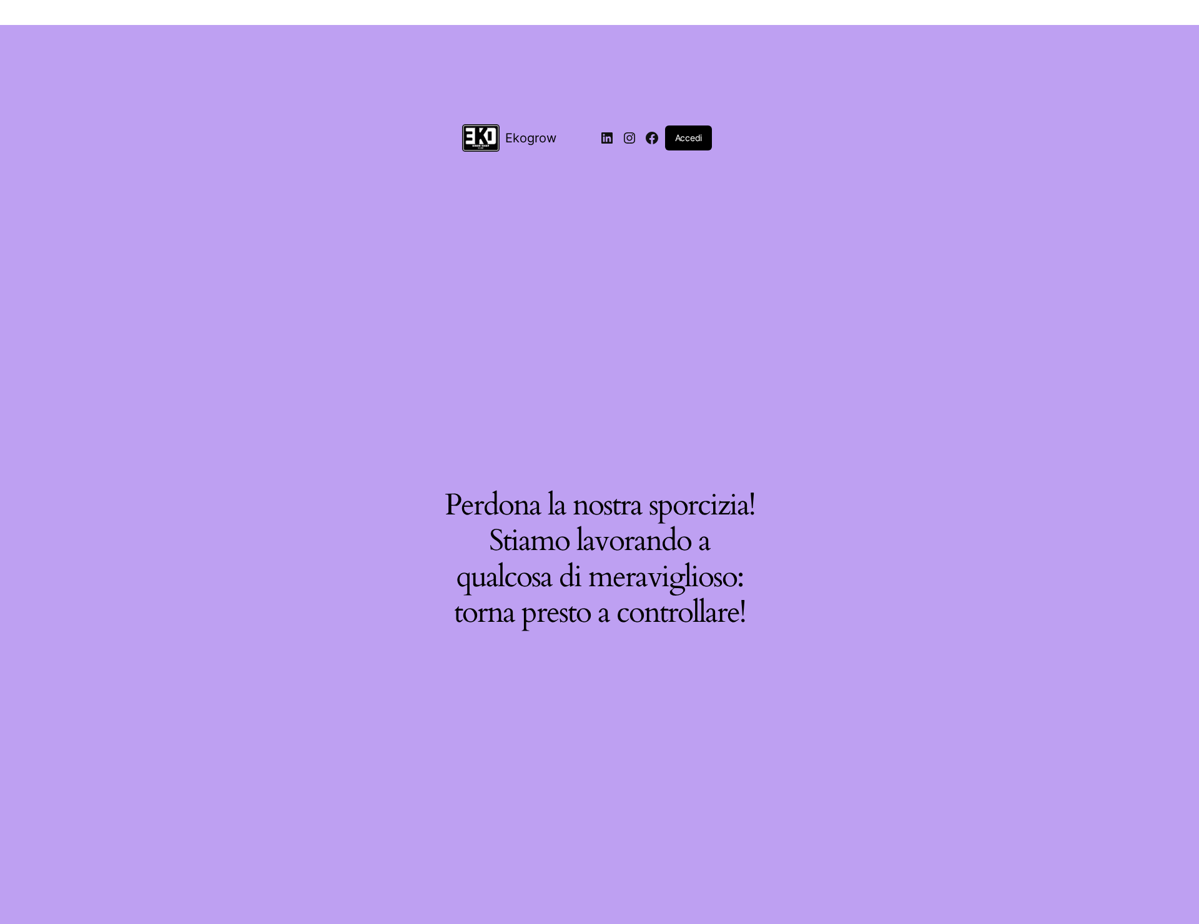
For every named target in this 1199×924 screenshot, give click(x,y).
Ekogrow (530, 137)
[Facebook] (651, 137)
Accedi (688, 137)
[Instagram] (629, 137)
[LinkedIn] (607, 137)
